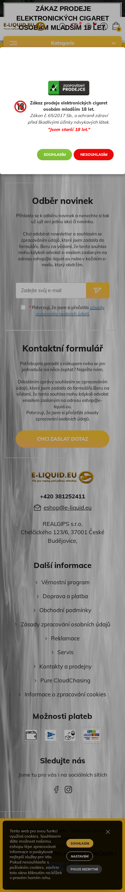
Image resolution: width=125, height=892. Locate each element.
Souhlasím (55, 154)
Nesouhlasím (93, 154)
